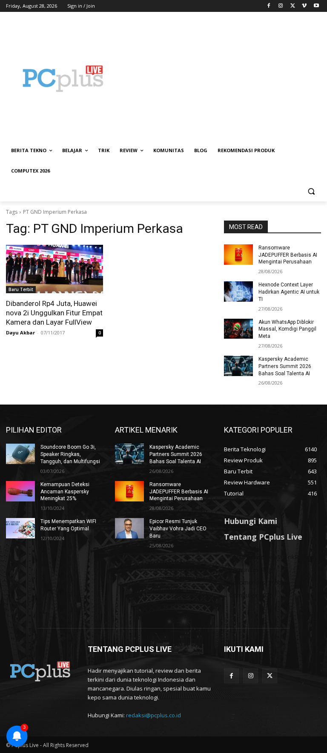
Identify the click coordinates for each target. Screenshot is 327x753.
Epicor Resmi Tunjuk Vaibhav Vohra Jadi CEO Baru (178, 528)
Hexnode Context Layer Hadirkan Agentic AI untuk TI (288, 292)
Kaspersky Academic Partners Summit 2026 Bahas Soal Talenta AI (284, 366)
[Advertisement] (221, 78)
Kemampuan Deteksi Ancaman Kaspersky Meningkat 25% (64, 491)
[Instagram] (281, 6)
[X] (293, 6)
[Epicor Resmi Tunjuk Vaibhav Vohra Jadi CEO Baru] (129, 528)
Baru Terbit (21, 289)
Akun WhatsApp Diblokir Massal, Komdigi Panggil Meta (287, 329)
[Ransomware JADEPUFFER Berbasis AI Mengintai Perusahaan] (238, 254)
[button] (311, 191)
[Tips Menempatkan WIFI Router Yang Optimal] (20, 528)
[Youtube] (316, 6)
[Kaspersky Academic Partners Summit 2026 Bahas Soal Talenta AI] (238, 366)
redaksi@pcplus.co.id (153, 715)
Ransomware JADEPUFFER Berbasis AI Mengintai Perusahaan (287, 255)
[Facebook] (269, 6)
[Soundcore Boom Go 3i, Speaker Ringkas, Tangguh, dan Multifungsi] (20, 454)
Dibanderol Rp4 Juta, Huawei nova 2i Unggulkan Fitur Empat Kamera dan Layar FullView (54, 312)
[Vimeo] (304, 6)
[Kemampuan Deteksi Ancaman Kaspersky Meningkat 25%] (20, 491)
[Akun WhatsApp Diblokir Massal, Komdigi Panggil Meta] (238, 329)
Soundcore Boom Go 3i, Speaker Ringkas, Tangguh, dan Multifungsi (70, 454)
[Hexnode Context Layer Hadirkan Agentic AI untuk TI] (238, 291)
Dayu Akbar (20, 332)
